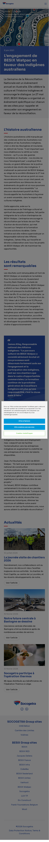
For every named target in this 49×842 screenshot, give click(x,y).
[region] (24, 420)
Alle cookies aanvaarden (24, 427)
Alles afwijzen (24, 421)
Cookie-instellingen (24, 433)
